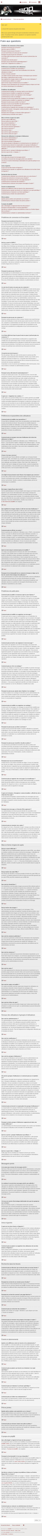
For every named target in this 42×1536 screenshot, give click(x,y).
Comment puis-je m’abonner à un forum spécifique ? (15, 192)
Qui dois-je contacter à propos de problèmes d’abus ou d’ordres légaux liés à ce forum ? (20, 210)
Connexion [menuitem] (34, 2)
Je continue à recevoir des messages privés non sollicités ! (17, 159)
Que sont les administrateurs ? (9, 138)
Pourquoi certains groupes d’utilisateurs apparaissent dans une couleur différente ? (20, 147)
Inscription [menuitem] (24, 2)
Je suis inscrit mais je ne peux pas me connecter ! (14, 53)
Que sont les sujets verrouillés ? (9, 132)
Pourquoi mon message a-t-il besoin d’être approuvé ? (15, 112)
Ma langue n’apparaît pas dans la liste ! (11, 77)
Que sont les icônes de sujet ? (9, 133)
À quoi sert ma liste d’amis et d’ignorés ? (12, 167)
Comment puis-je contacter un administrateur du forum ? (16, 213)
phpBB (9, 1528)
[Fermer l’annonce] (40, 24)
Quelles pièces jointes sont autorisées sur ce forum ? (15, 199)
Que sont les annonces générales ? (10, 126)
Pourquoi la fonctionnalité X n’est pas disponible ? (14, 207)
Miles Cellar (17, 1530)
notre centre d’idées (19, 1461)
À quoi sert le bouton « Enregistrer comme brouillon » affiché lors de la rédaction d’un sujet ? (20, 110)
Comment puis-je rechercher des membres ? (13, 181)
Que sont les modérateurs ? (8, 139)
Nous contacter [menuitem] (16, 1525)
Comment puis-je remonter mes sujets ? (12, 114)
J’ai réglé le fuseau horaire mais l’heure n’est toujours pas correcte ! (19, 75)
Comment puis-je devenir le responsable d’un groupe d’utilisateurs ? (19, 145)
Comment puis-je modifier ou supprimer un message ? (15, 93)
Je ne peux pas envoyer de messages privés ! (13, 157)
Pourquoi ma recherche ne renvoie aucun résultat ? (15, 178)
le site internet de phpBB (7, 501)
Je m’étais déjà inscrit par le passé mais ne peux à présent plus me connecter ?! (19, 57)
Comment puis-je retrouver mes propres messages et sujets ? (17, 183)
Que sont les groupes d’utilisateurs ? (11, 141)
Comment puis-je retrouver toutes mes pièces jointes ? (15, 200)
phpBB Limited (5, 1443)
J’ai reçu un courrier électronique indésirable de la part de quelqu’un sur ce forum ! (20, 161)
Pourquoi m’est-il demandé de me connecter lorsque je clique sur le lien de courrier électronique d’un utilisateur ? (20, 85)
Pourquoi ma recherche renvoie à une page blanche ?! (15, 180)
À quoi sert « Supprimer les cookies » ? (11, 63)
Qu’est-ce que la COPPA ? (8, 49)
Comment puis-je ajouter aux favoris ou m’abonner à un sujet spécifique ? (21, 190)
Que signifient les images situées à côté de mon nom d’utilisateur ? (19, 79)
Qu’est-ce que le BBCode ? (8, 119)
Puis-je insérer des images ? (9, 125)
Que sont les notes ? (6, 130)
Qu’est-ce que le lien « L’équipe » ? (10, 152)
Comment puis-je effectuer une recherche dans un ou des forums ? (19, 176)
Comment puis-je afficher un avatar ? (11, 81)
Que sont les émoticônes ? (8, 123)
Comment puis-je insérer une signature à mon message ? (16, 95)
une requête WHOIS (6, 1483)
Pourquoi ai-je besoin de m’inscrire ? (11, 47)
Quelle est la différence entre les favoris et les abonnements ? (17, 188)
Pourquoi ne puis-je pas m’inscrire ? (11, 51)
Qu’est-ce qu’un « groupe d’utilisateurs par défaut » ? (15, 150)
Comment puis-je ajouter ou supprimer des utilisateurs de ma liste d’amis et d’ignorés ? (20, 170)
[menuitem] (41, 19)
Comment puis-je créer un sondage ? (11, 96)
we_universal (6, 1532)
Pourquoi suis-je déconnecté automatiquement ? (14, 61)
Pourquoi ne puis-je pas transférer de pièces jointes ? (15, 103)
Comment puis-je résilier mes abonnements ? (13, 193)
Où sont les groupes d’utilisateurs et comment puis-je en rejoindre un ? (20, 143)
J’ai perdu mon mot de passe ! (9, 60)
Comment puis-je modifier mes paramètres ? (13, 68)
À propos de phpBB (12, 1449)
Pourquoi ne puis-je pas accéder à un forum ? (13, 102)
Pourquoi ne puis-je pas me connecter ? (12, 54)
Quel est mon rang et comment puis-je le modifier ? (14, 82)
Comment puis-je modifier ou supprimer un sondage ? (15, 100)
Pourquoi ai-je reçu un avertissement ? (11, 105)
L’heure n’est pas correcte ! (8, 74)
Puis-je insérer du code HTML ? (9, 121)
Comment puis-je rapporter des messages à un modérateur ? (17, 107)
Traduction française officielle (7, 1530)
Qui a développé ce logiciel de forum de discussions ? (15, 205)
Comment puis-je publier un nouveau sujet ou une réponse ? (17, 91)
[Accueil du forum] (21, 10)
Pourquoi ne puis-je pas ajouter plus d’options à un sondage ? (17, 98)
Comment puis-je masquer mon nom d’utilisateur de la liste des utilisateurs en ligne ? (18, 71)
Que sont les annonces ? (8, 128)
